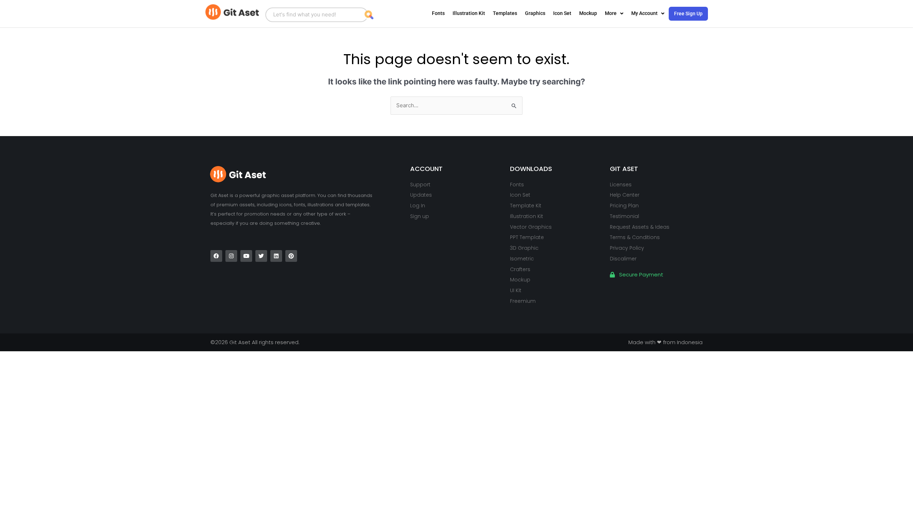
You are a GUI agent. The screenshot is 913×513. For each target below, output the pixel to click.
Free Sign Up (688, 13)
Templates (505, 13)
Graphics (535, 13)
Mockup (588, 13)
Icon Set (562, 13)
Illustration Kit (469, 13)
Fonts (438, 13)
